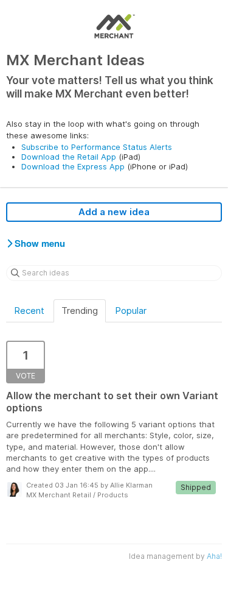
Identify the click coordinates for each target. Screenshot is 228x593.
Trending (79, 310)
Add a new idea (114, 212)
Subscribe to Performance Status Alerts (96, 147)
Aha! (214, 556)
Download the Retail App (68, 157)
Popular (131, 310)
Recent (29, 310)
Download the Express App (73, 166)
